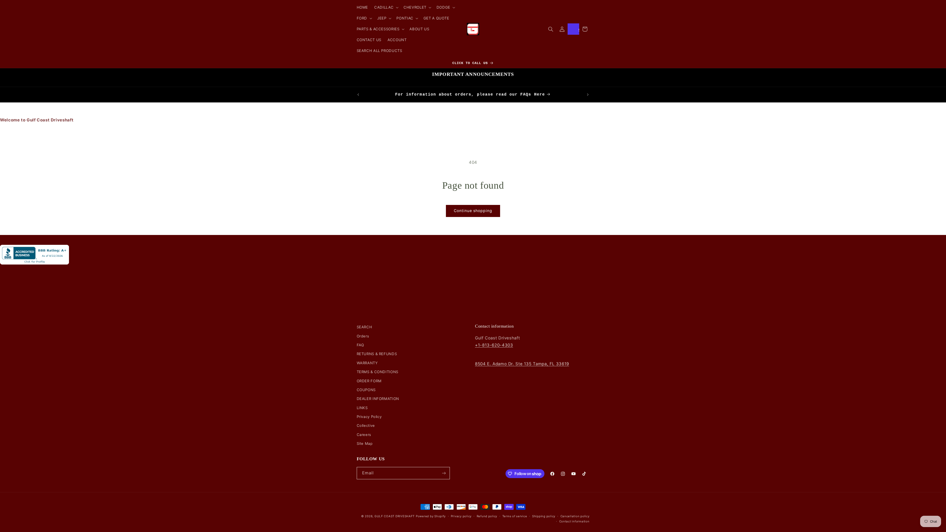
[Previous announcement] (358, 95)
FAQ (360, 345)
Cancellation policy (575, 516)
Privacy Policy (369, 417)
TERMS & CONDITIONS (377, 372)
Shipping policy (543, 516)
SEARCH (364, 327)
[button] (386, 7)
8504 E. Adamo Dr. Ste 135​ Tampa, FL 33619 (522, 363)
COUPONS (366, 390)
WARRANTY (367, 363)
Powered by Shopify (431, 516)
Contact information (574, 521)
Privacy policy (461, 516)
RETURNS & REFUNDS (377, 354)
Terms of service (514, 516)
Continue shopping (473, 210)
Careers (364, 434)
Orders (363, 336)
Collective (366, 425)
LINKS (362, 408)
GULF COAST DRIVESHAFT (394, 516)
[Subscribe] (443, 473)
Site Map (365, 443)
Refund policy (487, 516)
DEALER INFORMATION (378, 399)
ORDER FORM (369, 381)
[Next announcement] (587, 95)
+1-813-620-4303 (494, 345)
